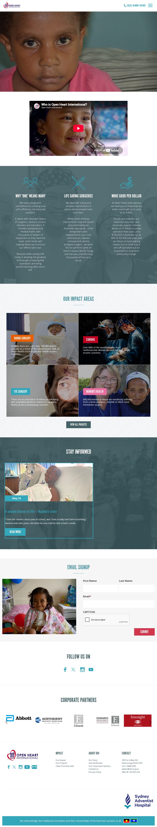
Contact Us (94, 769)
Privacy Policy (95, 772)
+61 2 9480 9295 (129, 766)
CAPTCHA (89, 612)
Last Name (125, 581)
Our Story (93, 760)
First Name (90, 581)
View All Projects (78, 424)
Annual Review (95, 763)
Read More (15, 532)
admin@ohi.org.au (130, 769)
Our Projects (61, 763)
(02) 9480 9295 (136, 5)
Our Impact (61, 760)
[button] (6, 43)
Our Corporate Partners (100, 766)
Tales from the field (65, 766)
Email (86, 596)
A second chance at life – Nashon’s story (31, 511)
